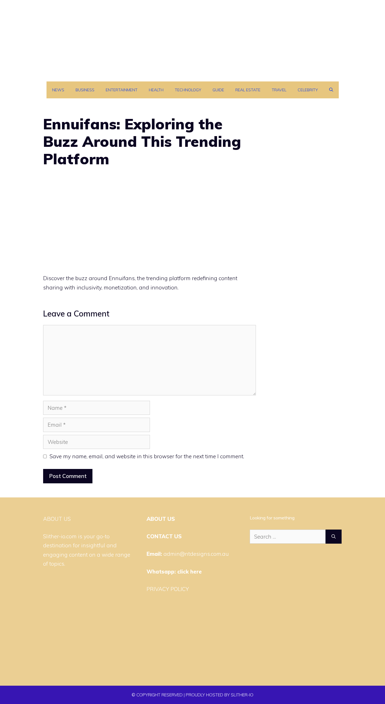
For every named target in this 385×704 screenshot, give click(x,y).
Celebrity (308, 89)
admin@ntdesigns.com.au (196, 553)
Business (85, 89)
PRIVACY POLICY (168, 589)
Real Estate (247, 89)
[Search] (334, 537)
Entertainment (122, 89)
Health (156, 89)
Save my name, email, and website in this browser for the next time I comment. (147, 456)
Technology (188, 89)
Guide (218, 89)
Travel (279, 89)
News (58, 89)
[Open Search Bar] (331, 89)
